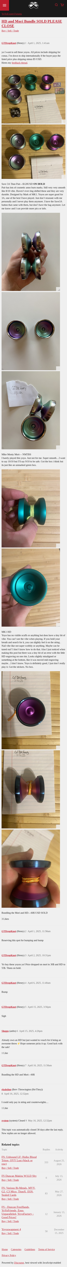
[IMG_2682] (31, 252)
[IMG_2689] (31, 508)
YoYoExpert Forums (12, 14)
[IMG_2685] (31, 410)
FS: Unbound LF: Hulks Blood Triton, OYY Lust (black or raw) (19, 1160)
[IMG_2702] (33, 151)
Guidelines (29, 1249)
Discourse (19, 1262)
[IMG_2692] (31, 789)
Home (5, 1249)
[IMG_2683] (31, 331)
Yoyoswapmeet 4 (11, 1229)
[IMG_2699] (31, 869)
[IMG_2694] (31, 710)
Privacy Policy (9, 1255)
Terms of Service (46, 1249)
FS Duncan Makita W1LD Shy (19, 1175)
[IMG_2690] (31, 587)
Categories (16, 1249)
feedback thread (19, 62)
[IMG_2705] (33, 95)
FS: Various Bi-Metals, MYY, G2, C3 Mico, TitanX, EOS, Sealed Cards (18, 1191)
